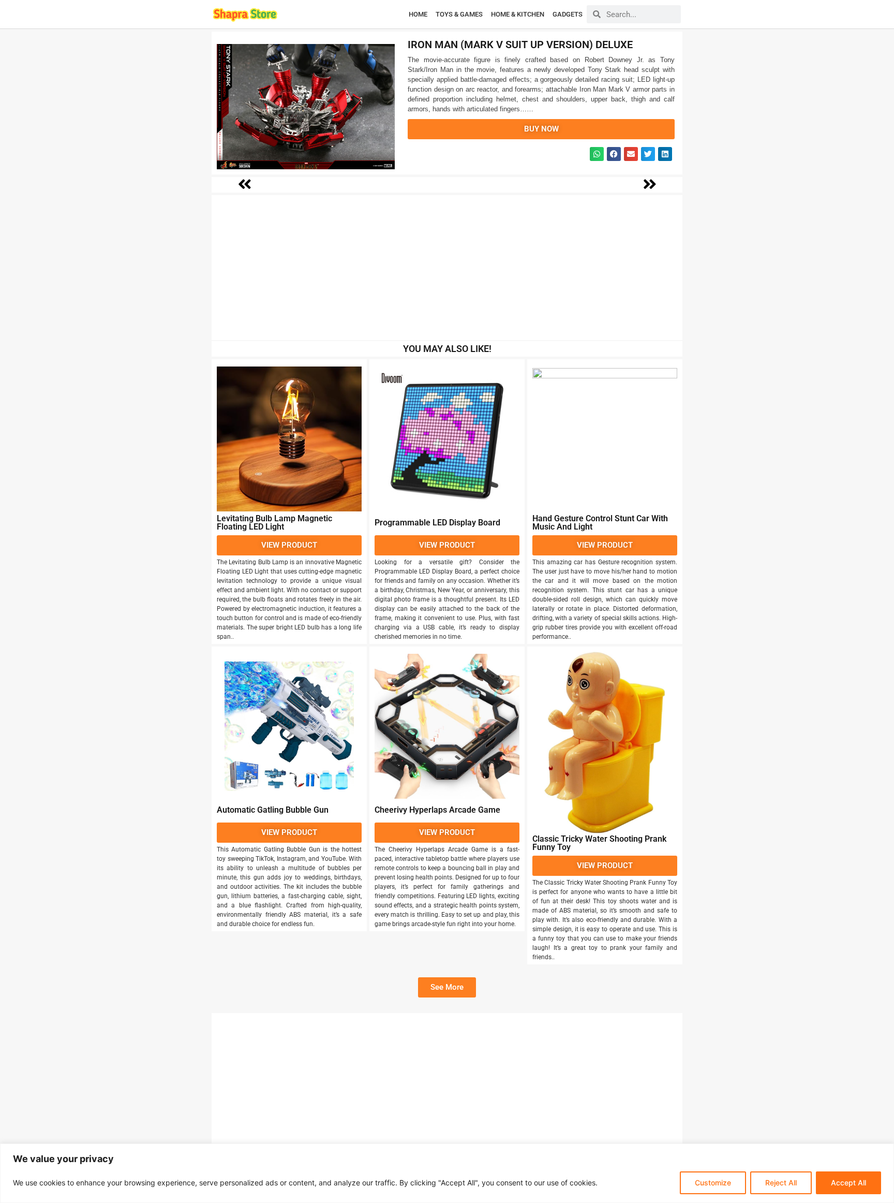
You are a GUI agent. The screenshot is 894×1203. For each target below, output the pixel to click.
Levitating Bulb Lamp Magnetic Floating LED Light (274, 523)
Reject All (781, 1182)
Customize (713, 1182)
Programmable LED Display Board (437, 522)
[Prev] (552, 185)
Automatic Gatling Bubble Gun (273, 810)
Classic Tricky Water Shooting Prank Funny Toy (599, 843)
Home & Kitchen (517, 14)
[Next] (343, 185)
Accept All (848, 1182)
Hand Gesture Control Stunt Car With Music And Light (600, 523)
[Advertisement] (447, 267)
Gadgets (568, 14)
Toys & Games (459, 14)
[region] (447, 1173)
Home (418, 14)
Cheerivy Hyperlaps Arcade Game (437, 810)
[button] (597, 154)
